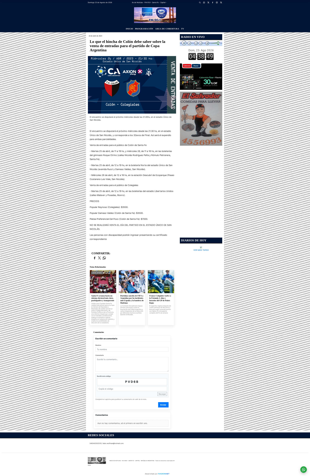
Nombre (98, 345)
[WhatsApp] (204, 2)
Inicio (129, 29)
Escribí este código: (104, 376)
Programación (144, 29)
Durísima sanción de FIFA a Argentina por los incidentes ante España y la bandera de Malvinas (132, 299)
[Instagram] (217, 2)
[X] (208, 2)
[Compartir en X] (99, 258)
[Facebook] (212, 2)
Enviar (163, 405)
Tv (182, 29)
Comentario (99, 355)
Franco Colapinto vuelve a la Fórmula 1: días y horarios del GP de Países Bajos (160, 299)
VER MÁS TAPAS (201, 250)
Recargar (162, 394)
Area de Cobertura (167, 29)
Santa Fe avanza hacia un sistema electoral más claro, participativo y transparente (102, 298)
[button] (200, 2)
